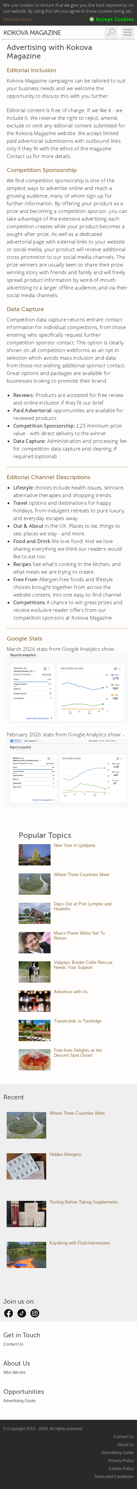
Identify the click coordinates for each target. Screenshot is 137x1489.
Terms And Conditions (114, 1476)
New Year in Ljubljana (74, 845)
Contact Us (13, 1344)
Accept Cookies (115, 19)
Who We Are (14, 1372)
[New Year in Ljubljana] (35, 854)
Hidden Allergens (66, 1154)
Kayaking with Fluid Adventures (80, 1242)
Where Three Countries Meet (81, 874)
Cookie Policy (121, 1468)
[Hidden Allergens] (26, 1166)
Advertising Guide (19, 1400)
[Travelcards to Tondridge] (35, 1030)
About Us (125, 1444)
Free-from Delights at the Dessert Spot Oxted (78, 1053)
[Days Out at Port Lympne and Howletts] (35, 913)
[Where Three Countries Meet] (35, 884)
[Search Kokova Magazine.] (111, 32)
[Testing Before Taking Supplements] (26, 1214)
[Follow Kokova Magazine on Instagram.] (35, 1315)
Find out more (17, 19)
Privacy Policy (121, 1460)
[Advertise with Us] (35, 1001)
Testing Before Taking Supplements (84, 1202)
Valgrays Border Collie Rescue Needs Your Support (83, 965)
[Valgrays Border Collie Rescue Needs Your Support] (35, 972)
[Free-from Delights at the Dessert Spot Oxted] (35, 1059)
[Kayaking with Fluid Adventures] (26, 1255)
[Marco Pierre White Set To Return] (35, 942)
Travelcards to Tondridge (77, 1021)
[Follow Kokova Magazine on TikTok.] (22, 1315)
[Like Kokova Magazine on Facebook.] (8, 1315)
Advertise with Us (71, 991)
